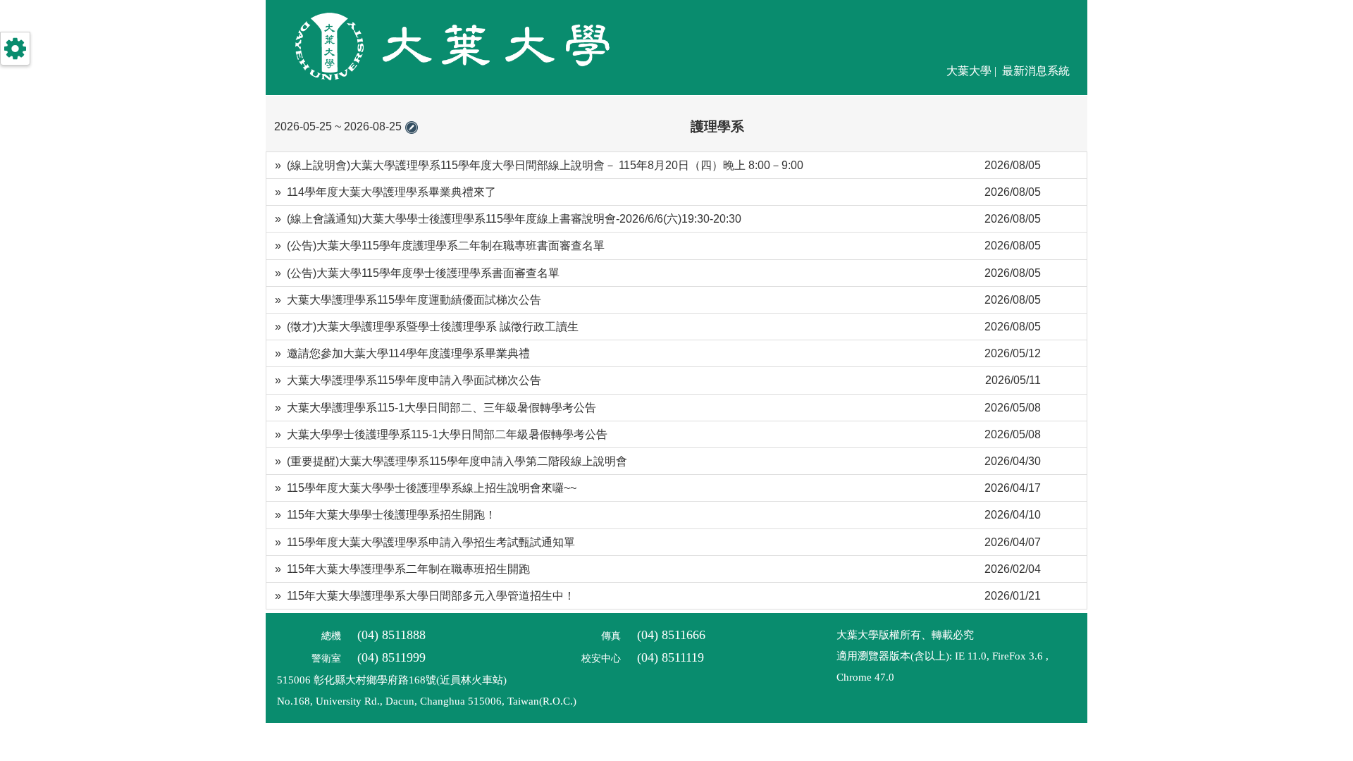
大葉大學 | (972, 71)
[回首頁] (440, 82)
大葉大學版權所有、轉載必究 (905, 635)
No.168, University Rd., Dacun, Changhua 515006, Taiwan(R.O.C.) (426, 701)
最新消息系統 (1036, 71)
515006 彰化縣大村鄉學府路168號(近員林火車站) (392, 680)
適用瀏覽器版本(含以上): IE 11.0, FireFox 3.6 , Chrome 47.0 (942, 666)
